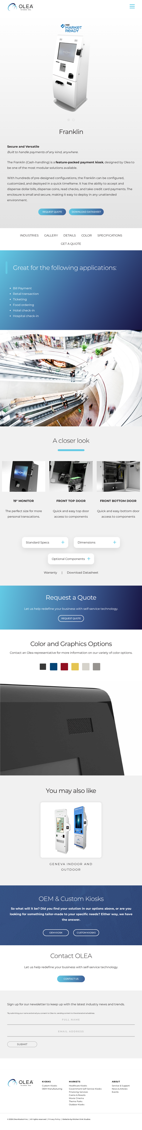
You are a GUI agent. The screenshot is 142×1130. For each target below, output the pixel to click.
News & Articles (119, 1089)
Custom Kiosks (49, 1085)
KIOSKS (46, 1081)
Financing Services (78, 1092)
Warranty (50, 572)
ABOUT (116, 1081)
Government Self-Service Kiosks (85, 1089)
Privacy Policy (54, 1119)
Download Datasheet (86, 211)
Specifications (109, 235)
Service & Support (121, 1085)
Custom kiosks (86, 932)
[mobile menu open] (132, 7)
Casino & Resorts (77, 1095)
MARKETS (74, 1081)
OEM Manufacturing (52, 1089)
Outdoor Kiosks (76, 1104)
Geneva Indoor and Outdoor (71, 866)
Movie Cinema (76, 1098)
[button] (68, 120)
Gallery (51, 235)
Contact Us (71, 978)
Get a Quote (71, 244)
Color (86, 235)
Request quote (52, 211)
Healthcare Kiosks (78, 1085)
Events (115, 1092)
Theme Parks (75, 1101)
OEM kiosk (55, 932)
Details (69, 235)
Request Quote (71, 618)
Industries (29, 235)
